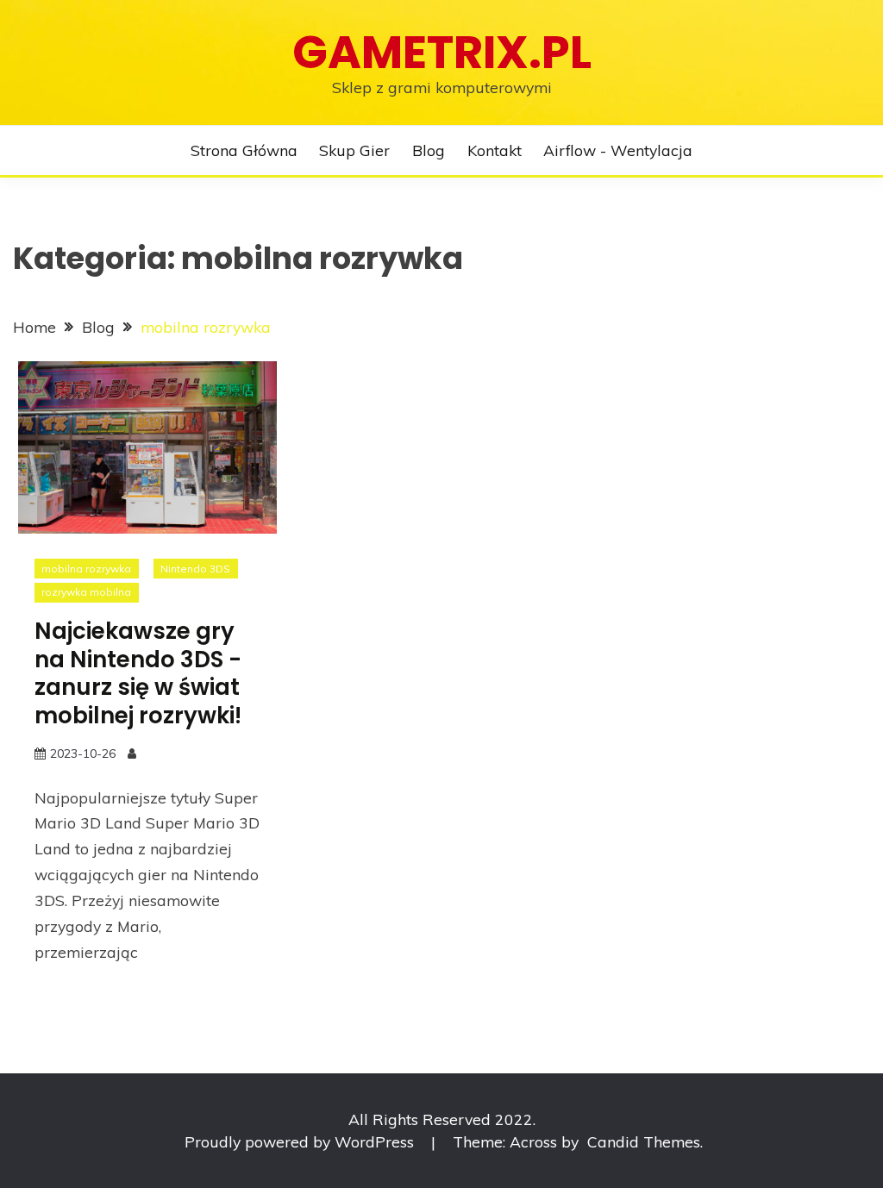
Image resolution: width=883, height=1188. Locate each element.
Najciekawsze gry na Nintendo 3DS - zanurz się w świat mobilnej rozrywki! (137, 673)
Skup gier (354, 150)
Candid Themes (643, 1141)
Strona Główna (244, 150)
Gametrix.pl (442, 52)
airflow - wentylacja (617, 150)
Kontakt (494, 150)
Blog (428, 150)
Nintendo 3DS (195, 568)
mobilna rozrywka (86, 568)
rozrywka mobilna (86, 591)
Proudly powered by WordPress (301, 1141)
